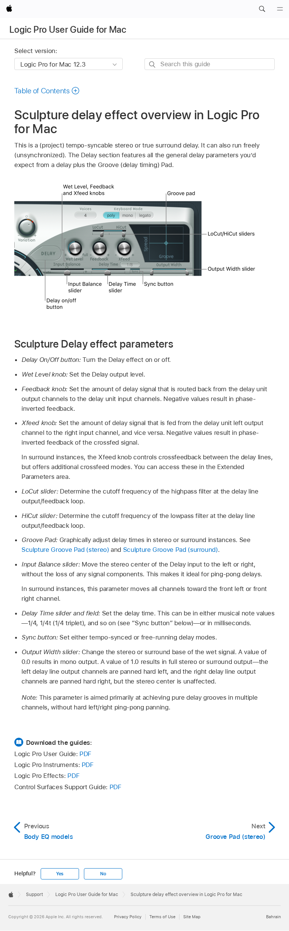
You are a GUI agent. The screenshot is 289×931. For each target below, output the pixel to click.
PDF (85, 754)
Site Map (192, 916)
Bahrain (273, 916)
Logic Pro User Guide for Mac (67, 29)
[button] (262, 9)
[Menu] (280, 9)
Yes (60, 873)
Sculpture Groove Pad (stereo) (65, 549)
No (103, 873)
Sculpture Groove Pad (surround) (170, 549)
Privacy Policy (127, 916)
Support (34, 894)
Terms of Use (162, 916)
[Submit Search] (153, 64)
